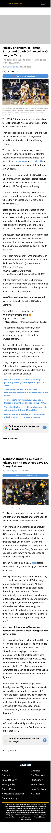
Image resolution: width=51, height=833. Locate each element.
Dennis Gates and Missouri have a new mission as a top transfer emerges (24, 415)
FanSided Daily (9, 780)
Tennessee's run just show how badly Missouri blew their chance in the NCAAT (25, 401)
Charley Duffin (12, 67)
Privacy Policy (8, 784)
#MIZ (25, 314)
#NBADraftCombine (12, 314)
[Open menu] (3, 3)
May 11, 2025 (39, 274)
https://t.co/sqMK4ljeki (13, 318)
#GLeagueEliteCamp (12, 267)
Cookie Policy (8, 789)
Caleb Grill (37, 161)
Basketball (14, 438)
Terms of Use (37, 784)
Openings (35, 770)
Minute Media (14, 805)
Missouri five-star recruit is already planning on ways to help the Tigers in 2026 (24, 382)
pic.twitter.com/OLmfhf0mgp (16, 270)
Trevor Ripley (11, 471)
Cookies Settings (10, 798)
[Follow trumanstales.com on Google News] (45, 427)
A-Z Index (35, 793)
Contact (6, 775)
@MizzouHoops (32, 263)
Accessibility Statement (13, 793)
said (34, 563)
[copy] (17, 71)
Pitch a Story (37, 780)
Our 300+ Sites (38, 775)
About (5, 770)
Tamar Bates (20, 161)
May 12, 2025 (41, 322)
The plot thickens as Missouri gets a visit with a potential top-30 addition (25, 408)
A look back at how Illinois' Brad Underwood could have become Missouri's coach (26, 393)
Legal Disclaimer (39, 789)
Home (4, 438)
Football (13, 751)
